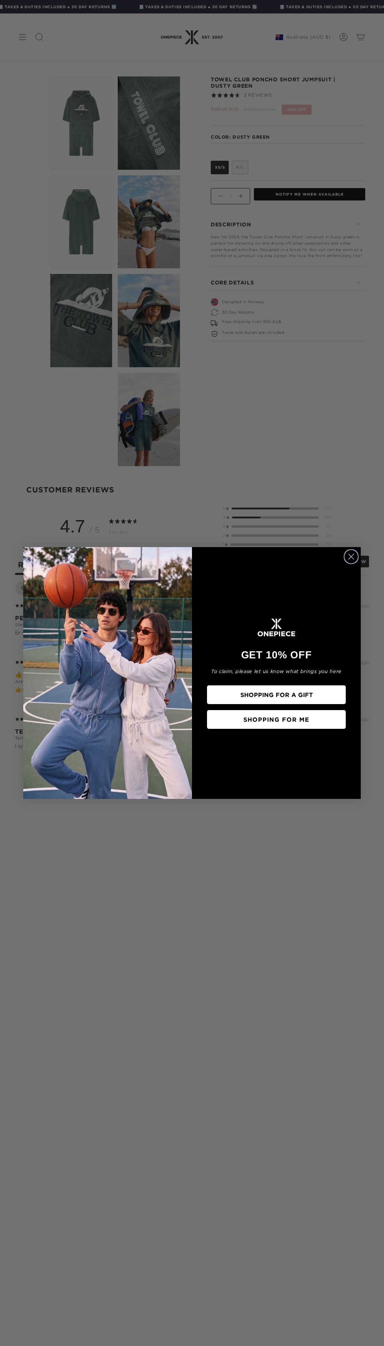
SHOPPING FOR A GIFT (276, 694)
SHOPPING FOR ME (276, 719)
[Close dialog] (351, 556)
